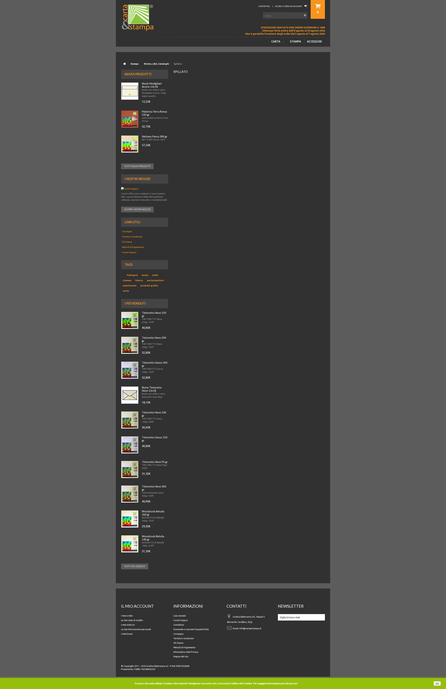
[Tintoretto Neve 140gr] (130, 420)
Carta (275, 41)
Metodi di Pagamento (133, 247)
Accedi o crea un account (289, 6)
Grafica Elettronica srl (157, 666)
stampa (127, 280)
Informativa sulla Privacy (185, 652)
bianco (139, 280)
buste (145, 275)
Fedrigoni (132, 275)
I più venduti (135, 303)
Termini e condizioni (132, 236)
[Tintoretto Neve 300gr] (130, 494)
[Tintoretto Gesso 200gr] (130, 370)
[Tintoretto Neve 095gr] (130, 469)
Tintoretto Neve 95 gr (155, 461)
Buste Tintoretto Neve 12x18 (152, 389)
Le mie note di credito (132, 620)
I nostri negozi (137, 179)
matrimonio (129, 285)
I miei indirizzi (128, 624)
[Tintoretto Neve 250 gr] (130, 320)
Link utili (132, 222)
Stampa (295, 41)
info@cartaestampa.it (250, 628)
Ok (437, 683)
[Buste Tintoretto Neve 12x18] (130, 395)
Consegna (127, 231)
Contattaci (178, 624)
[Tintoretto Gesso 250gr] (130, 445)
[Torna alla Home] (124, 64)
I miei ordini (127, 615)
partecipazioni (155, 280)
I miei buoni (127, 634)
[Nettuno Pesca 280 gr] (130, 144)
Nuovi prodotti (138, 74)
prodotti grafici (149, 285)
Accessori (314, 41)
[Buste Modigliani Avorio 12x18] (130, 91)
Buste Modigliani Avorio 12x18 (152, 85)
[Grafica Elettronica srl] (139, 23)
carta (126, 291)
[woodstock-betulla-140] (130, 544)
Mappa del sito (181, 656)
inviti (155, 275)
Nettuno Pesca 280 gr (154, 136)
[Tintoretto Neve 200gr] (130, 345)
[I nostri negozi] (144, 188)
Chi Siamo (127, 242)
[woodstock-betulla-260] (130, 519)
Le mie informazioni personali (136, 629)
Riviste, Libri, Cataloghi (156, 64)
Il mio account (137, 606)
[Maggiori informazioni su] (123, 274)
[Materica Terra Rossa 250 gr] (130, 119)
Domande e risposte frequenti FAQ (191, 629)
